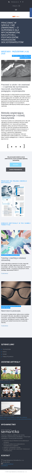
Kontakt (5, 354)
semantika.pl (4, 465)
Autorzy (5, 351)
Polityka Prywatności (8, 356)
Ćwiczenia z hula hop (5, 382)
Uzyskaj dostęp (7, 349)
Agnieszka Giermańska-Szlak (11, 306)
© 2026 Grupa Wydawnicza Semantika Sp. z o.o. (16, 471)
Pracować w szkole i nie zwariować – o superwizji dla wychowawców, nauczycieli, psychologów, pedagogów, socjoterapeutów (15, 88)
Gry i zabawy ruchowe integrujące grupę (10, 399)
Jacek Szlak (6, 307)
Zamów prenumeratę (15, 169)
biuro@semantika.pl (8, 464)
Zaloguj (15, 164)
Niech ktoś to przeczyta (10, 311)
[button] (16, 6)
